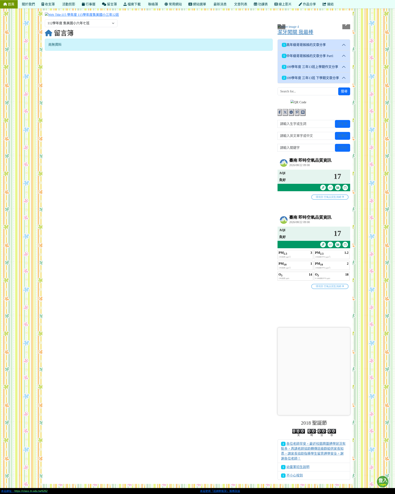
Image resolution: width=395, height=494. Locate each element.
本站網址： (24, 491)
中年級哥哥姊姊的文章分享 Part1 (308, 56)
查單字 (342, 135)
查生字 (342, 124)
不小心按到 (294, 475)
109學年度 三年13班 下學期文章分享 (311, 78)
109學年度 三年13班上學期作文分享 (310, 67)
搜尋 (344, 91)
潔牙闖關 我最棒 (295, 32)
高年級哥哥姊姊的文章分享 (304, 45)
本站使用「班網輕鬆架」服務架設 (220, 491)
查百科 (342, 147)
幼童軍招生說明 (297, 467)
